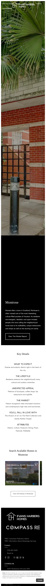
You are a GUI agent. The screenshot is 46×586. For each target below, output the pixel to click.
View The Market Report (17, 336)
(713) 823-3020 (12, 550)
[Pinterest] (20, 558)
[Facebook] (5, 558)
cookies (19, 573)
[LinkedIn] (17, 558)
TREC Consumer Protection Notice (16, 539)
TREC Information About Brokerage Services (20, 541)
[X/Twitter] (11, 558)
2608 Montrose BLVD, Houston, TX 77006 (24, 465)
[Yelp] (23, 558)
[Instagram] (8, 558)
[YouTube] (14, 558)
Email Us (10, 553)
